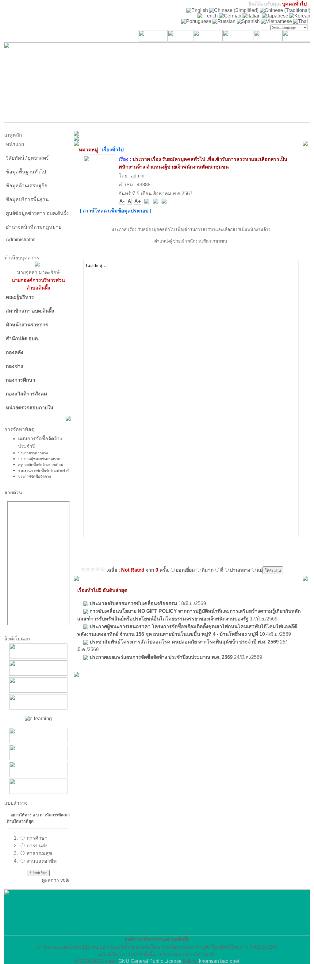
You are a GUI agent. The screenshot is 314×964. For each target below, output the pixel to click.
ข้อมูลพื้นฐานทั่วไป (26, 171)
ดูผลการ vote (56, 880)
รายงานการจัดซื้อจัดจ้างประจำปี (44, 470)
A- (121, 201)
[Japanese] (275, 16)
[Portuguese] (196, 21)
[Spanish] (248, 21)
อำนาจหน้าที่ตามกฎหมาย (33, 227)
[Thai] (300, 21)
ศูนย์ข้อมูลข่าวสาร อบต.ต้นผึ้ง (37, 213)
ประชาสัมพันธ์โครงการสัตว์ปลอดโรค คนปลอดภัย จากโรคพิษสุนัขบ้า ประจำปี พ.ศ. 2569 (184, 641)
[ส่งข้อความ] (165, 201)
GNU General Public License (150, 961)
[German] (230, 16)
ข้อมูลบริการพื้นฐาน (27, 199)
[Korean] (299, 16)
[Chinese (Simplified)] (233, 10)
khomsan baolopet (219, 961)
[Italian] (252, 16)
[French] (207, 16)
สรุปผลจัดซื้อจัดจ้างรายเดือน (40, 464)
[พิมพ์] (156, 201)
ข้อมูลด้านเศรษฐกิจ (26, 185)
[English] (197, 10)
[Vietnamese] (276, 21)
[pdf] (147, 201)
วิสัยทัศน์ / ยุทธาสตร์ (27, 158)
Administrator (20, 239)
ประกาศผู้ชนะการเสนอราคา (40, 458)
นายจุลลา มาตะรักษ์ (38, 280)
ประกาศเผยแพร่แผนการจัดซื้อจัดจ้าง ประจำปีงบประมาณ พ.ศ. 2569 (161, 657)
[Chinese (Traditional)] (285, 10)
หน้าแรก (15, 144)
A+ (137, 201)
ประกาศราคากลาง (33, 452)
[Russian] (224, 21)
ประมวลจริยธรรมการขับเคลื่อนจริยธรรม (133, 603)
